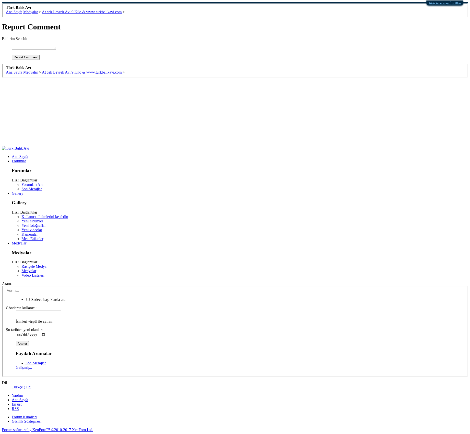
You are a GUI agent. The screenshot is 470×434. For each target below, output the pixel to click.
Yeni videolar (32, 230)
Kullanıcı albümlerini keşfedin (45, 217)
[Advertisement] (149, 111)
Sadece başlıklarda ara (48, 299)
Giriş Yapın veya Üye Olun (445, 2)
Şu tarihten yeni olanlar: (24, 330)
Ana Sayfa (20, 156)
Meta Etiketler (32, 239)
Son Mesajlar (32, 189)
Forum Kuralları (24, 417)
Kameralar (30, 234)
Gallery (17, 193)
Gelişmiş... (24, 367)
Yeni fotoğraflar (34, 225)
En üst (17, 404)
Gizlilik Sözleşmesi (26, 421)
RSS (15, 409)
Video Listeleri (33, 275)
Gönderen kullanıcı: (21, 308)
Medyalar (19, 243)
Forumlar (19, 161)
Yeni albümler (32, 221)
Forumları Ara (32, 184)
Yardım (17, 395)
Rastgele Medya (34, 266)
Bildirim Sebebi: (14, 39)
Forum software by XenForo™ (47, 430)
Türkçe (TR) (21, 387)
